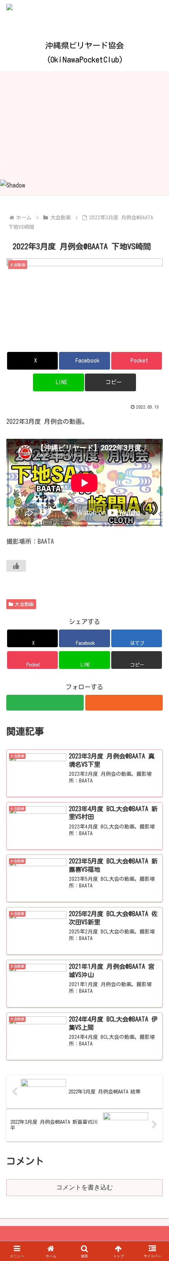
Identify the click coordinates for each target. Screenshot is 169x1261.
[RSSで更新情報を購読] (124, 703)
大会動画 (24, 604)
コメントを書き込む (84, 1187)
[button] (84, 159)
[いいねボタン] (16, 566)
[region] (84, 131)
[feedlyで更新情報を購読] (45, 703)
